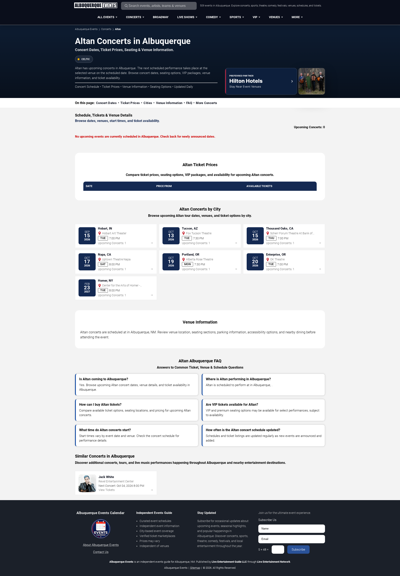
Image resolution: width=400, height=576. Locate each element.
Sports (235, 17)
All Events (106, 17)
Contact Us (101, 552)
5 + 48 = (263, 549)
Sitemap (195, 567)
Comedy (212, 17)
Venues (274, 17)
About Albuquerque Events (101, 545)
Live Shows (185, 17)
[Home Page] (95, 5)
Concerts (133, 17)
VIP (255, 17)
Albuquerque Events (86, 29)
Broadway (161, 17)
